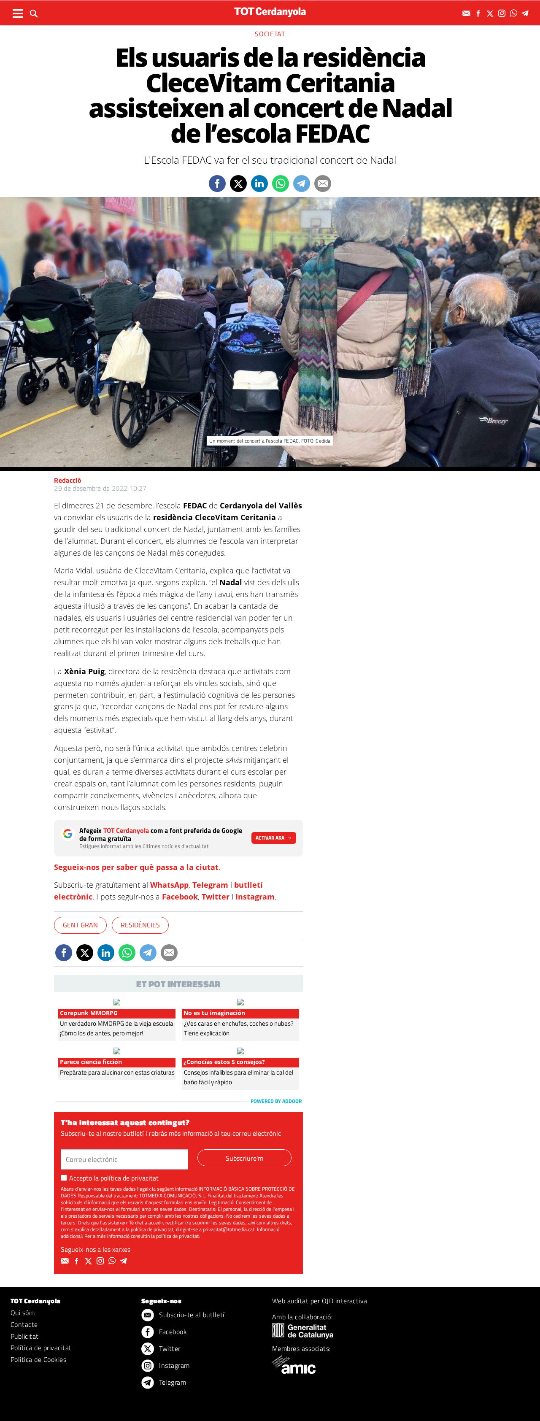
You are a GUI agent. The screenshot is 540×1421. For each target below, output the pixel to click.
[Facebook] (479, 13)
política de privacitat (129, 1178)
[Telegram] (526, 13)
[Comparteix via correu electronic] (322, 183)
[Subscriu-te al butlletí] (467, 13)
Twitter (216, 897)
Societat (270, 34)
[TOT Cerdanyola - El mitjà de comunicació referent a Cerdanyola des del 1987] (270, 12)
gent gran (80, 925)
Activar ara (270, 838)
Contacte (24, 1324)
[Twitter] (491, 13)
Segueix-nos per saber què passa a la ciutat (136, 867)
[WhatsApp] (515, 13)
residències (140, 925)
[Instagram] (503, 13)
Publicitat (25, 1336)
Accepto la (114, 1178)
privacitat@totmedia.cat (228, 1229)
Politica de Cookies (38, 1359)
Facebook (180, 897)
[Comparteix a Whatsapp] (280, 183)
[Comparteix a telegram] (301, 183)
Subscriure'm (244, 1158)
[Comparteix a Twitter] (238, 183)
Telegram (210, 885)
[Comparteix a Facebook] (217, 183)
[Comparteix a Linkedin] (259, 183)
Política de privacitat (41, 1348)
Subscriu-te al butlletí (190, 1315)
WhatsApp (169, 885)
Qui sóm (23, 1313)
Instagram (255, 897)
